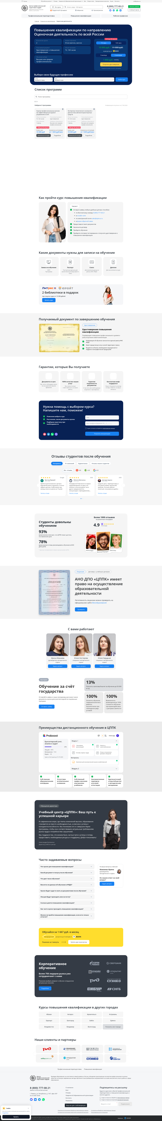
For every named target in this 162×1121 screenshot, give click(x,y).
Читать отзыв (44, 493)
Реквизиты (69, 1100)
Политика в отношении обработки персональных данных (73, 1110)
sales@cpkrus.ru (97, 218)
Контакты (117, 1)
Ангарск (70, 1014)
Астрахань (113, 1014)
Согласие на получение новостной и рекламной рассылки (73, 1112)
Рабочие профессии (120, 16)
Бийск (92, 1021)
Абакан (49, 1014)
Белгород (70, 1021)
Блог (85, 1)
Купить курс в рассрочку (79, 942)
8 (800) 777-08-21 (115, 6)
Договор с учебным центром (99, 572)
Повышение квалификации (81, 16)
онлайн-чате (81, 216)
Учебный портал (134, 10)
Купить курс (49, 300)
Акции (111, 1)
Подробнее (5, 1113)
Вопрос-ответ (90, 1)
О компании (69, 1087)
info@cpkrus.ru (136, 1)
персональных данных (109, 428)
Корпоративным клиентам (102, 1)
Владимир (70, 1027)
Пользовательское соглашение (99, 1112)
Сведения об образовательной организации (70, 1)
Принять (16, 1117)
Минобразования (99, 603)
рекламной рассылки (123, 1100)
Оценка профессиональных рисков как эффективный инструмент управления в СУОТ (47, 112)
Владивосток (49, 1027)
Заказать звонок (134, 6)
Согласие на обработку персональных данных (103, 1110)
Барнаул (49, 1021)
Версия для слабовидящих (76, 1105)
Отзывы (55, 1)
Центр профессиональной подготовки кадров (37, 6)
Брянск (113, 1021)
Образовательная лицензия (36, 9)
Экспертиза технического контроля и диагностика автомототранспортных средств (80, 112)
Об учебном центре (46, 1)
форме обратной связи (85, 221)
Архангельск (91, 1014)
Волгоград (92, 1027)
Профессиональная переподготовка (41, 16)
